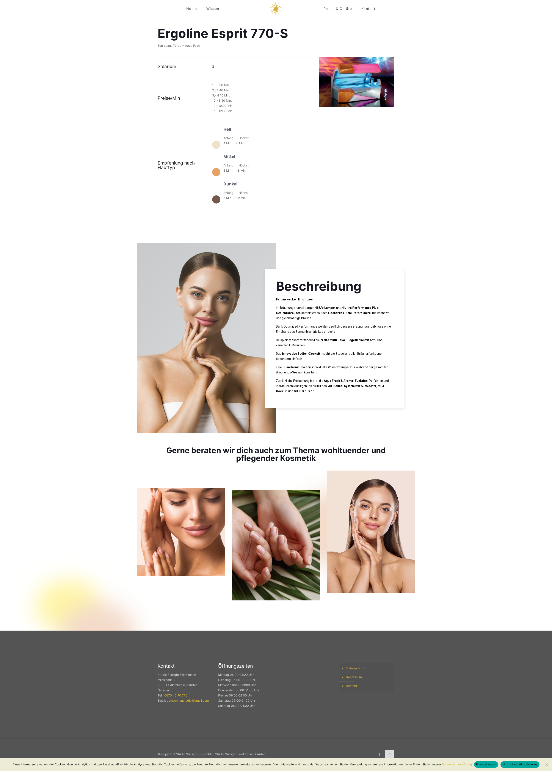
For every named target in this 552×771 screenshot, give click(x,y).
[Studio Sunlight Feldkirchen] (276, 8)
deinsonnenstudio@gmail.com (188, 700)
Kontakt (351, 686)
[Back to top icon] (389, 754)
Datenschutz (355, 668)
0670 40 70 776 (175, 695)
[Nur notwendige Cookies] (546, 764)
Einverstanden (486, 764)
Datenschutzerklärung (457, 764)
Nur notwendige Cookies (520, 764)
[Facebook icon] (379, 754)
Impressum (354, 677)
